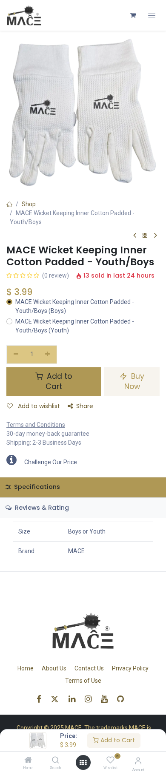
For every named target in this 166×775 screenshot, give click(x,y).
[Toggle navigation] (152, 15)
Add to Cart (117, 740)
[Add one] (48, 354)
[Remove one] (16, 354)
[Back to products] (145, 235)
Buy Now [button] (134, 381)
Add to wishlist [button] (38, 406)
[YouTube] (107, 699)
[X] (57, 699)
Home (25, 668)
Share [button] (84, 406)
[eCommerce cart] (132, 15)
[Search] (56, 760)
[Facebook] (42, 699)
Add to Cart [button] (58, 381)
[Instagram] (91, 699)
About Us (54, 668)
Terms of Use (83, 680)
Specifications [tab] (36, 487)
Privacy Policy (130, 668)
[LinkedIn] (75, 699)
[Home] (28, 760)
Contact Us (89, 668)
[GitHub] (123, 699)
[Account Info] (138, 761)
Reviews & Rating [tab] (41, 507)
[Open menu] (83, 763)
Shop (29, 204)
